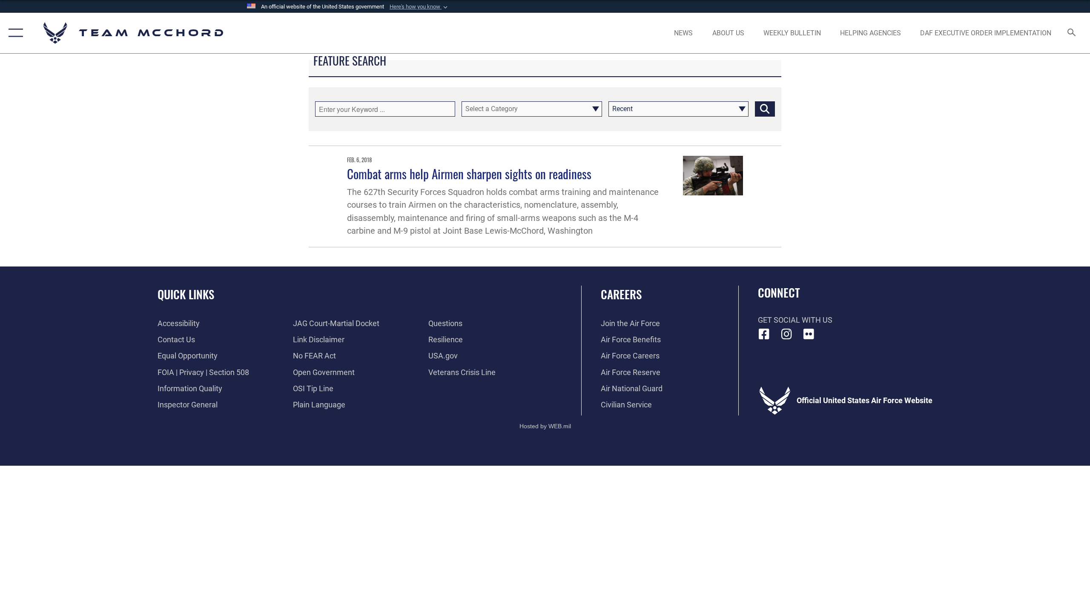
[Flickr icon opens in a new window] (809, 334)
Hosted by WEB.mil (545, 426)
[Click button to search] (765, 109)
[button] (419, 7)
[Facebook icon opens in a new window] (764, 334)
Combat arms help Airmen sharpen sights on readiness (469, 173)
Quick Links (186, 294)
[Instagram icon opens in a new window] (786, 334)
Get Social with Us (795, 319)
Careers (621, 294)
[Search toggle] (1072, 33)
